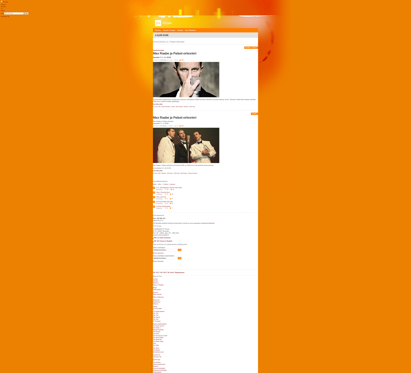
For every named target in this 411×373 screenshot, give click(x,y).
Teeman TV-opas (169, 30)
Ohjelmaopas (179, 272)
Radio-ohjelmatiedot (160, 324)
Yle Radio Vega (158, 341)
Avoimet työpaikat (159, 368)
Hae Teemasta (190, 30)
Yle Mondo (156, 331)
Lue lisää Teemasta (163, 238)
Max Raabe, (179, 106)
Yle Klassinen (157, 339)
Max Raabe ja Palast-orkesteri (174, 53)
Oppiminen (156, 302)
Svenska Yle (5, 16)
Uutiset (3, 4)
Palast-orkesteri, (166, 106)
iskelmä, (186, 106)
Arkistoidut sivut (158, 352)
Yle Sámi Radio (158, 337)
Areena (3, 6)
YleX (154, 343)
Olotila (155, 306)
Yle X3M (156, 345)
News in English (158, 285)
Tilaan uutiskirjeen (159, 247)
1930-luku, (177, 173)
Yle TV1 (155, 272)
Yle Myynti (156, 350)
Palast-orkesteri (192, 173)
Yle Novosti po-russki (160, 335)
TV (2, 8)
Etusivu (158, 30)
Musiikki (247, 47)
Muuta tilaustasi (158, 253)
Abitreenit (156, 300)
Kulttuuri (254, 47)
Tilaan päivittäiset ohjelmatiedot (163, 256)
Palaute (180, 30)
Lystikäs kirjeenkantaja (163, 206)
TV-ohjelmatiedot (158, 311)
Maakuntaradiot (158, 330)
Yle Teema (156, 317)
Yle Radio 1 (157, 328)
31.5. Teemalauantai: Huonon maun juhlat (169, 187)
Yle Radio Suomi (158, 326)
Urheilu (155, 281)
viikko (159, 184)
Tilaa (179, 250)
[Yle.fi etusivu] (4, 2)
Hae (2, 13)
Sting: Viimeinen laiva (163, 192)
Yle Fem (170, 272)
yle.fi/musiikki (157, 308)
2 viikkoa (165, 184)
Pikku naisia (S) (161, 197)
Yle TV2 (163, 272)
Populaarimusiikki (158, 50)
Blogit (155, 287)
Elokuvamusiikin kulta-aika (164, 201)
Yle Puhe (156, 333)
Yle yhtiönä (156, 362)
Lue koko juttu (157, 104)
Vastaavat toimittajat (160, 370)
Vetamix (155, 304)
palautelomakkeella (207, 223)
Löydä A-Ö (156, 355)
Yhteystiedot (157, 372)
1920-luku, (170, 173)
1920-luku (192, 106)
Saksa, (173, 106)
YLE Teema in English (164, 241)
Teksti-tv (156, 283)
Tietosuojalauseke (159, 364)
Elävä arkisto (157, 294)
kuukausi (172, 184)
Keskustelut (157, 289)
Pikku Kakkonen (158, 297)
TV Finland (156, 321)
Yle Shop (156, 348)
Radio (3, 10)
